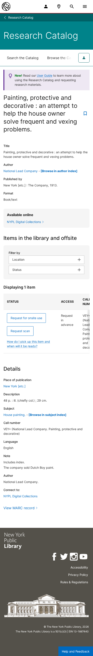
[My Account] (45, 6)
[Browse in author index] (59, 171)
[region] (46, 323)
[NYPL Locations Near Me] (58, 6)
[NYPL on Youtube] (84, 557)
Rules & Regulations (74, 582)
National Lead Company (20, 171)
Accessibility (79, 567)
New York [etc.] (14, 386)
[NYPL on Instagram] (74, 557)
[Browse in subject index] (47, 415)
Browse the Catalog (63, 58)
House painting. (14, 415)
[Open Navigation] (84, 6)
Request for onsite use (26, 318)
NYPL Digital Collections (20, 496)
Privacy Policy (78, 575)
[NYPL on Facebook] (54, 557)
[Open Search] (71, 6)
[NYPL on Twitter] (64, 557)
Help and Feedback (76, 651)
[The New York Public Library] (6, 6)
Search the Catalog (22, 58)
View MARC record (19, 508)
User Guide (44, 75)
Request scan (20, 331)
